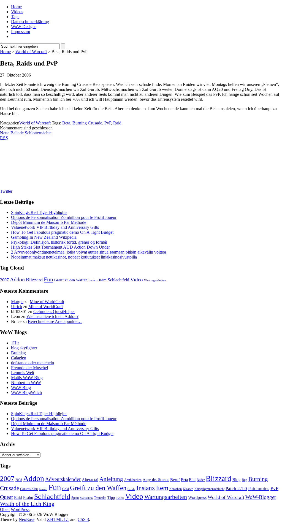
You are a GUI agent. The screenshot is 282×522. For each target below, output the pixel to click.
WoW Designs (23, 26)
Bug (244, 480)
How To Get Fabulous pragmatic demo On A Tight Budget (62, 232)
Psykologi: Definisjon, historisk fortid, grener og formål (59, 242)
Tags (15, 16)
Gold (65, 489)
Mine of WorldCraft (47, 301)
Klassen (188, 489)
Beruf (175, 479)
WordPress (20, 509)
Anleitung (111, 479)
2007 (4, 280)
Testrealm (100, 498)
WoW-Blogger (260, 497)
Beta (66, 123)
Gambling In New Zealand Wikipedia (44, 237)
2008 (18, 480)
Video (136, 279)
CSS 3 (83, 519)
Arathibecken (133, 480)
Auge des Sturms (156, 480)
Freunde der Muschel (29, 367)
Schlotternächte (38, 132)
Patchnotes (258, 488)
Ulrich (16, 306)
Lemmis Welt (22, 372)
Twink (120, 497)
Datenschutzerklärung (30, 21)
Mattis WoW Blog (27, 377)
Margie (17, 301)
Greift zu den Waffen (70, 280)
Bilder (201, 480)
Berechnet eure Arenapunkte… (55, 321)
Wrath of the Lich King (27, 504)
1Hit (15, 343)
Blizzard (34, 279)
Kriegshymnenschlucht (209, 489)
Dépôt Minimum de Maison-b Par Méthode (48, 222)
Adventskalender (63, 479)
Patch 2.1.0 (236, 488)
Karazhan (175, 489)
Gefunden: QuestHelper (54, 311)
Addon (17, 279)
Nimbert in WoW (26, 382)
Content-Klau (29, 489)
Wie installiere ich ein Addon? (52, 316)
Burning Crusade (87, 123)
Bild (192, 480)
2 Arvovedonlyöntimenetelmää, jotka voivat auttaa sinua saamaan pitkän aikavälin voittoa (88, 252)
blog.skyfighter (24, 348)
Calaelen (18, 357)
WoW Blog (21, 387)
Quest (6, 497)
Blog (236, 479)
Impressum (20, 31)
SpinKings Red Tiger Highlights (39, 212)
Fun (48, 279)
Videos (17, 11)
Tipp (111, 498)
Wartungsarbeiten (155, 280)
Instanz (93, 280)
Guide (131, 489)
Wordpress (197, 497)
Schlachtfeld (118, 279)
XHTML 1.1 (58, 519)
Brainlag (18, 352)
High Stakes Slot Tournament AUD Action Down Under (60, 247)
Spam (75, 498)
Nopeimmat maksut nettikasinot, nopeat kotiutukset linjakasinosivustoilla (74, 257)
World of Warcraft (31, 51)
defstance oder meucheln (32, 362)
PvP (107, 123)
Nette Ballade (12, 132)
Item (103, 280)
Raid (117, 123)
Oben (5, 509)
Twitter (6, 191)
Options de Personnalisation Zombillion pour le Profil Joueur (63, 217)
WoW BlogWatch (26, 392)
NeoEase (26, 519)
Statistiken (86, 497)
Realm (28, 498)
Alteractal (90, 479)
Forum (43, 489)
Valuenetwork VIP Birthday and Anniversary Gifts (55, 227)
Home (16, 6)
